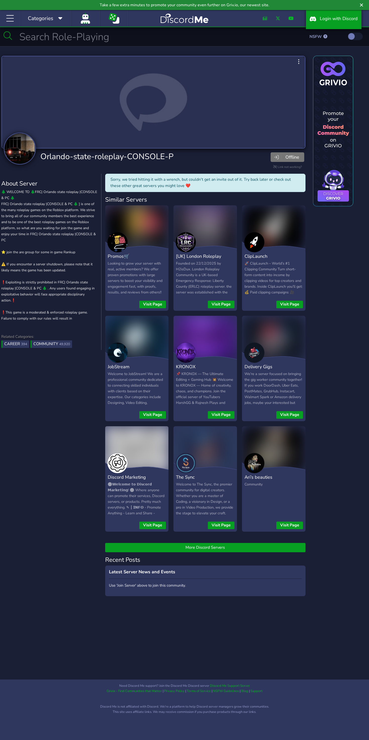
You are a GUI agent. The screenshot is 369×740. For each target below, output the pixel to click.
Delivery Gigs (258, 366)
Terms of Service (199, 691)
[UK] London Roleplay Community (198, 260)
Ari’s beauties (258, 477)
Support (257, 691)
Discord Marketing (127, 477)
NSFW (316, 36)
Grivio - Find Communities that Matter (134, 691)
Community (51, 344)
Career (15, 344)
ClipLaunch (255, 256)
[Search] (8, 35)
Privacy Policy (174, 691)
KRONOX (186, 366)
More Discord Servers (205, 547)
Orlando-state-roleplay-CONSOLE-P (106, 156)
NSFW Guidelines (226, 691)
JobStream (119, 366)
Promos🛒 (119, 256)
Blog (244, 691)
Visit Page (152, 304)
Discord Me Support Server (230, 686)
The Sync (185, 477)
